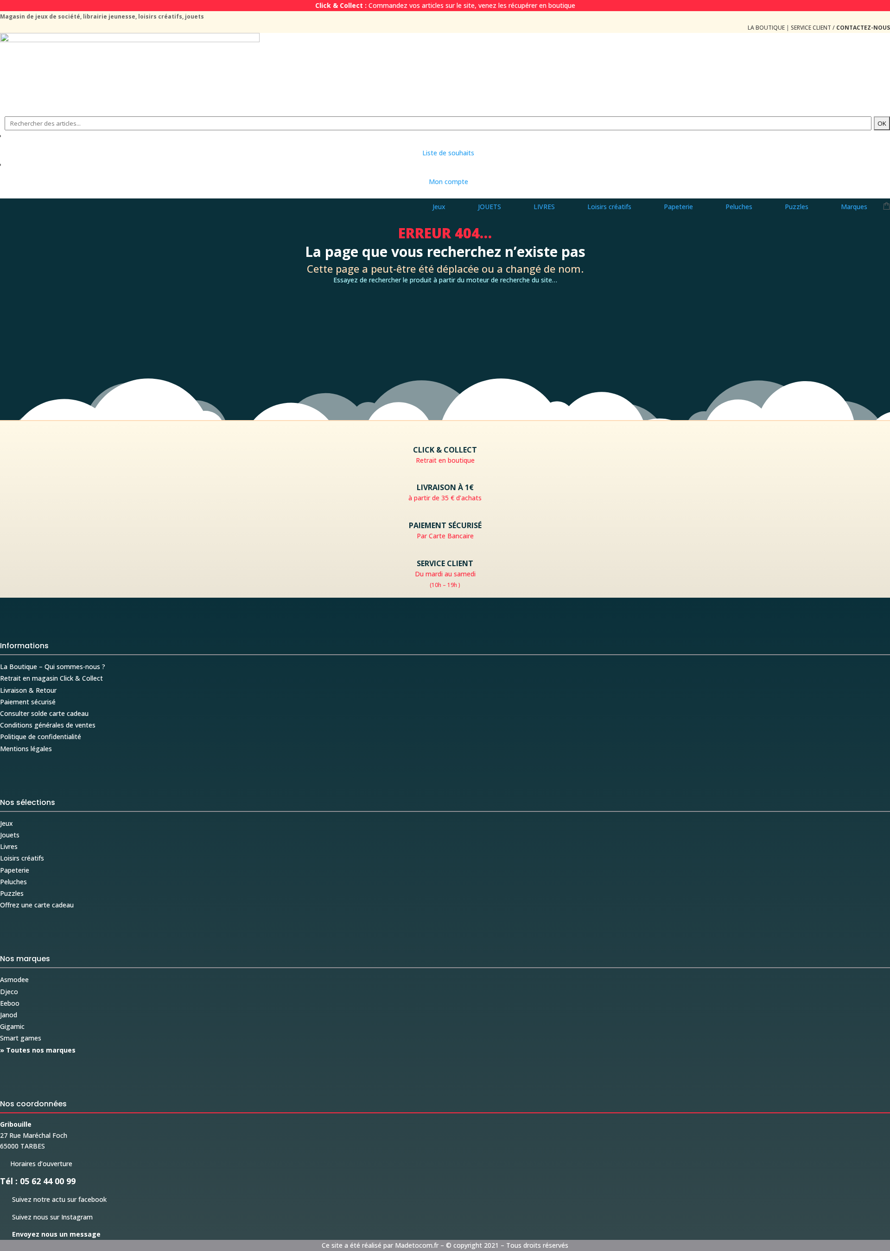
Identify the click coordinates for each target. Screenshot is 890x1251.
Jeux (6, 823)
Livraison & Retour (28, 690)
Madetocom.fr (417, 1245)
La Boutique (766, 28)
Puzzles (12, 893)
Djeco (9, 991)
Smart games (20, 1038)
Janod (8, 1014)
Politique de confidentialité (40, 736)
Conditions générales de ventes (47, 725)
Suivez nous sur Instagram (46, 1217)
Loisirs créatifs (22, 858)
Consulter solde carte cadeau (44, 713)
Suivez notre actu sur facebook (53, 1199)
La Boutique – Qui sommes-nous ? (52, 666)
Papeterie (14, 870)
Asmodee (14, 979)
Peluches (13, 881)
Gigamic (12, 1026)
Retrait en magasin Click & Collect (51, 678)
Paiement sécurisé (28, 701)
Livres (9, 846)
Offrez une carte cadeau (37, 904)
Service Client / (840, 28)
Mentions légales (26, 748)
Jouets (9, 834)
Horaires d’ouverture (36, 1163)
